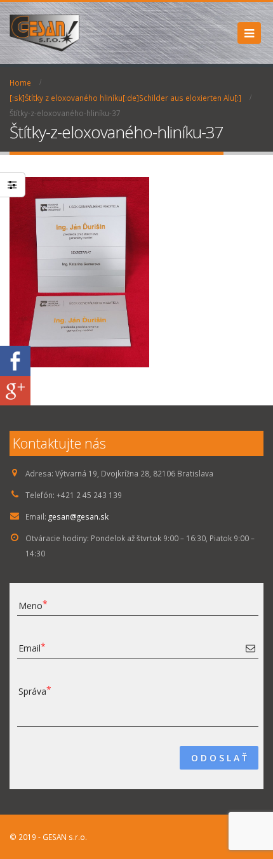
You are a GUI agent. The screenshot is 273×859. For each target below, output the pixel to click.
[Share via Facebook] (15, 360)
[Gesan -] (44, 33)
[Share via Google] (15, 391)
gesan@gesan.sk (78, 516)
